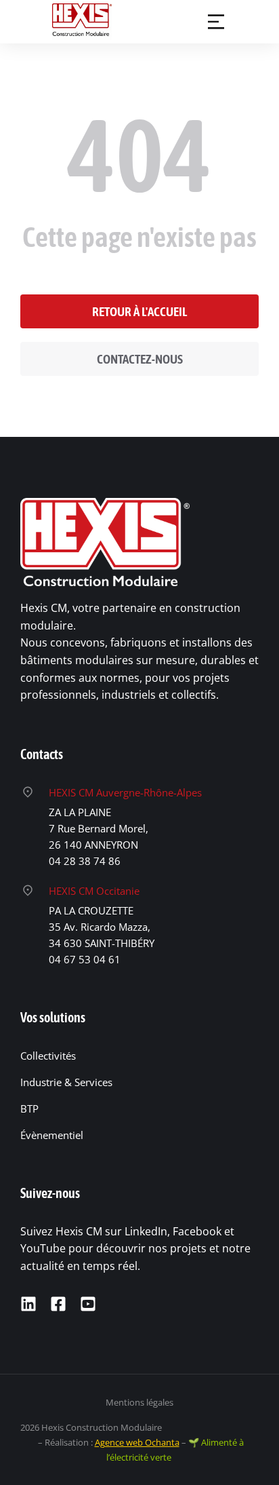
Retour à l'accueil (139, 311)
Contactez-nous (140, 358)
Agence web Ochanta (137, 1442)
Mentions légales (139, 1402)
